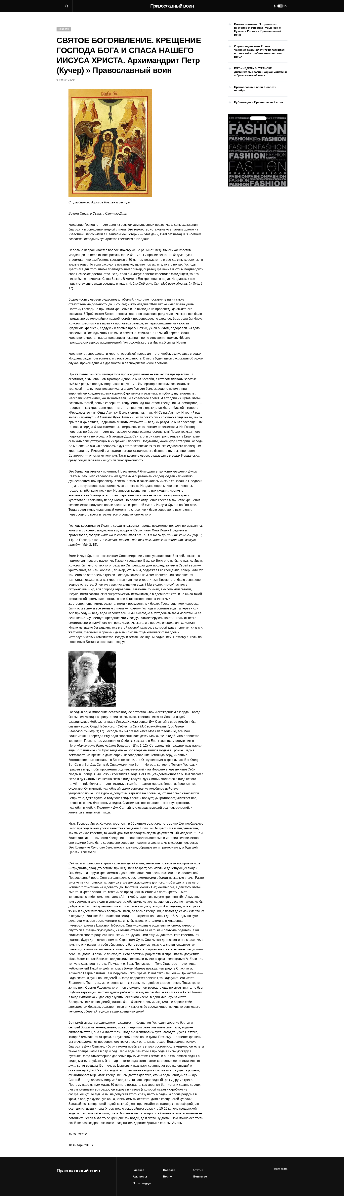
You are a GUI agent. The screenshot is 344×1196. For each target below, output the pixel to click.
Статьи (198, 1170)
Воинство (200, 1176)
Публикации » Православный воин (258, 102)
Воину (167, 1176)
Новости (64, 29)
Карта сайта (280, 1169)
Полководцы (142, 1183)
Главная (138, 1170)
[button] (59, 6)
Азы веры (140, 1176)
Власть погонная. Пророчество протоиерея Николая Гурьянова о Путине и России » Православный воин (257, 29)
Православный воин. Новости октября (255, 88)
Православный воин (172, 6)
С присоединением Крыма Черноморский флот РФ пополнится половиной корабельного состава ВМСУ (259, 51)
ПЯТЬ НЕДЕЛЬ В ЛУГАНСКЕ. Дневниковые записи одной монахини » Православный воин (260, 72)
